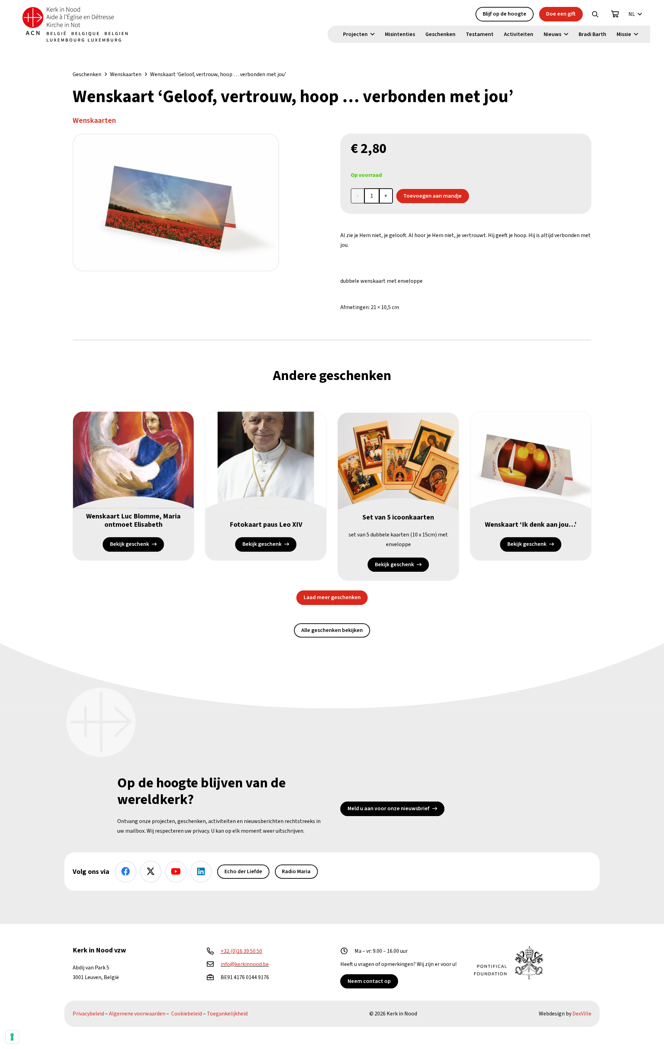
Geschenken (87, 74)
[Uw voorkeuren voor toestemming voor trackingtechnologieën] (12, 1036)
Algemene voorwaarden (137, 1014)
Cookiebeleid (186, 1014)
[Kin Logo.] (75, 24)
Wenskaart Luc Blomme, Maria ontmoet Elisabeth (133, 521)
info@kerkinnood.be (245, 964)
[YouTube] (176, 872)
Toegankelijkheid (227, 1014)
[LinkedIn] (201, 872)
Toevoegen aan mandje (432, 196)
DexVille (581, 1014)
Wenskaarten (125, 74)
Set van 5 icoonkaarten (398, 517)
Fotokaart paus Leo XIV (266, 525)
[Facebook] (126, 872)
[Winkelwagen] (615, 14)
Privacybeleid (88, 1014)
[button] (595, 14)
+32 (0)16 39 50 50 (241, 951)
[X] (151, 872)
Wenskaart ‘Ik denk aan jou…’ (531, 525)
